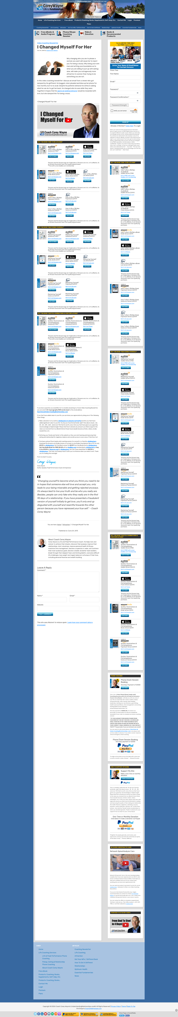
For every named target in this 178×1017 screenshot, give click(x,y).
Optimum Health (116, 27)
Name (40, 596)
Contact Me (121, 20)
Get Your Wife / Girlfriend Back (76, 27)
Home (40, 20)
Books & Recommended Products (114, 34)
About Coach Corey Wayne (52, 968)
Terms (124, 1006)
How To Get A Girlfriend (93, 27)
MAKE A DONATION (127, 778)
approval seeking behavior (67, 91)
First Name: (114, 74)
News (139, 27)
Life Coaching (54, 27)
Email (72, 596)
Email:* (112, 82)
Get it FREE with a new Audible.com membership (128, 176)
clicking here (113, 887)
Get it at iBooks (70, 178)
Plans (89, 24)
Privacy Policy (116, 1006)
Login (130, 20)
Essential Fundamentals (129, 27)
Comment (41, 570)
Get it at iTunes (88, 153)
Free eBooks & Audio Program (48, 33)
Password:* (114, 89)
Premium (137, 20)
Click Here (129, 126)
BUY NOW (69, 156)
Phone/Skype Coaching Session (69, 34)
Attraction (63, 27)
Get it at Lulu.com (88, 178)
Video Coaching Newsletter (47, 43)
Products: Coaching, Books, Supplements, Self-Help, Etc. (95, 20)
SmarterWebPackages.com (93, 1008)
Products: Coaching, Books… (49, 980)
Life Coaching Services (52, 20)
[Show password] (137, 93)
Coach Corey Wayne (52, 50)
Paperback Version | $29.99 (129, 316)
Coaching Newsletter (43, 27)
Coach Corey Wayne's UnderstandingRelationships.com (49, 6)
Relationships (106, 27)
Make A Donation (89, 33)
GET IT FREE (52, 156)
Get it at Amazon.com (54, 153)
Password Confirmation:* (119, 97)
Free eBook (69, 20)
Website (40, 605)
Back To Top (131, 1006)
